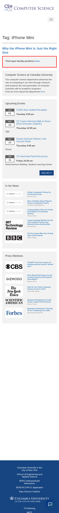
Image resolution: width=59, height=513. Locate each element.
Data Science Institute (29, 491)
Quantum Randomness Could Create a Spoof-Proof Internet (39, 301)
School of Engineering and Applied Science (29, 475)
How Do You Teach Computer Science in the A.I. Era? (39, 288)
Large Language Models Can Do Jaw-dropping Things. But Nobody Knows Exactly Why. (40, 222)
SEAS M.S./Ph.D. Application (29, 487)
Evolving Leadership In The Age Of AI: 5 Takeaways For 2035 (40, 309)
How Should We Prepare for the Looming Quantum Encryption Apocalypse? (39, 277)
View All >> (46, 173)
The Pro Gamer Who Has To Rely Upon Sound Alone (40, 234)
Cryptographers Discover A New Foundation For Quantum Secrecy (40, 211)
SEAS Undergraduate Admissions (29, 482)
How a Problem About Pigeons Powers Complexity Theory (39, 202)
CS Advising (29, 508)
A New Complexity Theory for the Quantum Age (39, 193)
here (37, 61)
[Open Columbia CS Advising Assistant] (50, 504)
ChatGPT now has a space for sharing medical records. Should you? (40, 264)
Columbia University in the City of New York (29, 468)
